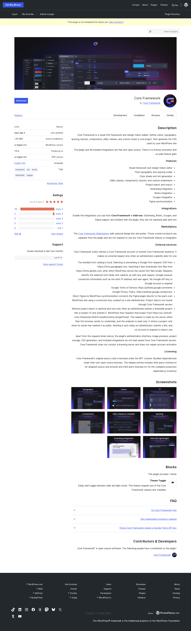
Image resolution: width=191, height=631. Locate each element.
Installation (139, 115)
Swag (73, 597)
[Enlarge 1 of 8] (172, 390)
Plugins (142, 593)
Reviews (155, 115)
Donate (72, 593)
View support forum (53, 264)
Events (74, 589)
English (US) (20, 163)
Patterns (142, 597)
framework (20, 170)
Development (120, 115)
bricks (34, 170)
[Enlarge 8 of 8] (136, 439)
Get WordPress (13, 5)
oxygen (30, 175)
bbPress (38, 593)
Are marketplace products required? (158, 519)
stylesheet (20, 175)
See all (17, 233)
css (28, 170)
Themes (142, 589)
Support (18, 115)
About (177, 584)
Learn (108, 584)
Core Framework (151, 103)
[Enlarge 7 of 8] (172, 439)
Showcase (141, 584)
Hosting (176, 593)
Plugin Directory (172, 14)
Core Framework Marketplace (93, 233)
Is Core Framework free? (164, 510)
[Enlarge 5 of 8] (136, 415)
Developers (105, 593)
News (177, 589)
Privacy (176, 597)
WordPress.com (34, 584)
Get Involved (71, 584)
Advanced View (55, 183)
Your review (57, 233)
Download (21, 100)
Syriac (150, 613)
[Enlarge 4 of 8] (172, 415)
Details (170, 115)
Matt (39, 589)
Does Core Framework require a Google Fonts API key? (148, 528)
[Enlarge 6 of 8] (101, 415)
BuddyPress (36, 597)
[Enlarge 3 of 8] (101, 390)
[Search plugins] (150, 31)
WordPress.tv (103, 597)
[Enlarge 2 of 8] (136, 390)
